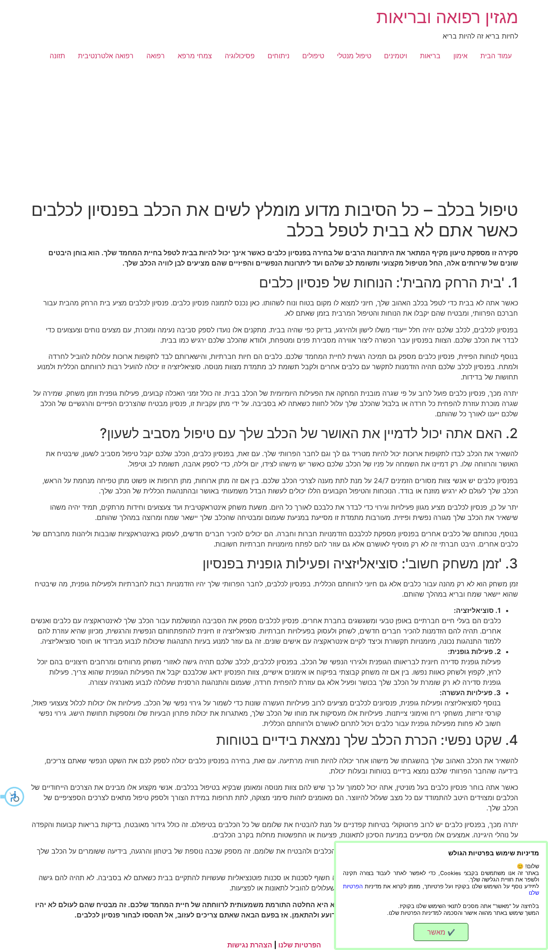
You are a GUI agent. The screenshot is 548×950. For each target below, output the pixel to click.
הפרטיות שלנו (299, 945)
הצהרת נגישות (249, 945)
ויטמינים (395, 55)
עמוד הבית (496, 55)
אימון (460, 55)
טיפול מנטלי (354, 55)
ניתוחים (278, 55)
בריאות (430, 55)
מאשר (441, 932)
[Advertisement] (274, 135)
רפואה (155, 55)
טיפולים (313, 55)
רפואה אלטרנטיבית (106, 55)
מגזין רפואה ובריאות (447, 16)
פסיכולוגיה (240, 55)
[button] (13, 796)
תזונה (57, 55)
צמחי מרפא (195, 55)
